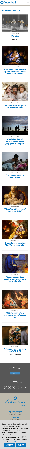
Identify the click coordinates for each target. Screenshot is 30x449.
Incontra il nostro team (15, 419)
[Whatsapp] (5, 387)
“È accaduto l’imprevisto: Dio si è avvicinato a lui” (15, 244)
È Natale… (15, 36)
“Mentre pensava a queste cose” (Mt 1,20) (15, 350)
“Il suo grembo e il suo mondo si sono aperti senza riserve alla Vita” (15, 279)
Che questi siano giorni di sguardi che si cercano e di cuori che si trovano (15, 71)
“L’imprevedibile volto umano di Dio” (15, 176)
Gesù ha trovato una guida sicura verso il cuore (15, 106)
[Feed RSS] (25, 387)
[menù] (28, 3)
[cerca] (25, 3)
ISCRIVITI (15, 373)
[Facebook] (13, 387)
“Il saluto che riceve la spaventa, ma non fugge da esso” (15, 315)
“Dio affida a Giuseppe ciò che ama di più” (15, 210)
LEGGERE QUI (17, 441)
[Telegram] (9, 387)
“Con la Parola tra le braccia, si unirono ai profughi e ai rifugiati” (15, 141)
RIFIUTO (21, 445)
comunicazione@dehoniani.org (15, 413)
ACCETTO (9, 445)
